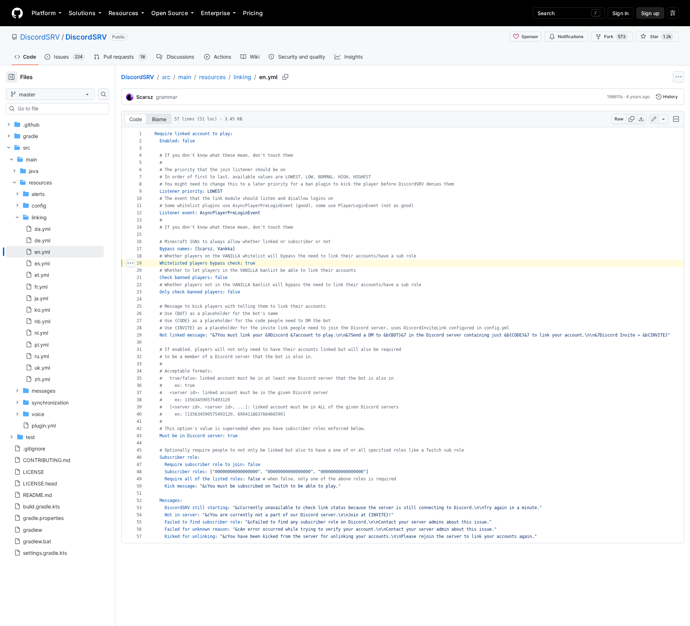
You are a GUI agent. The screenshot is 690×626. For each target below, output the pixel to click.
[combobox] (60, 108)
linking (242, 77)
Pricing (253, 13)
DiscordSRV (40, 37)
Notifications (570, 36)
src (166, 77)
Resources (123, 13)
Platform (44, 13)
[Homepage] (17, 13)
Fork (615, 36)
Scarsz (144, 97)
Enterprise (215, 13)
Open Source (169, 13)
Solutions (82, 13)
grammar (166, 97)
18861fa (615, 96)
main (184, 77)
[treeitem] (55, 251)
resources (212, 77)
